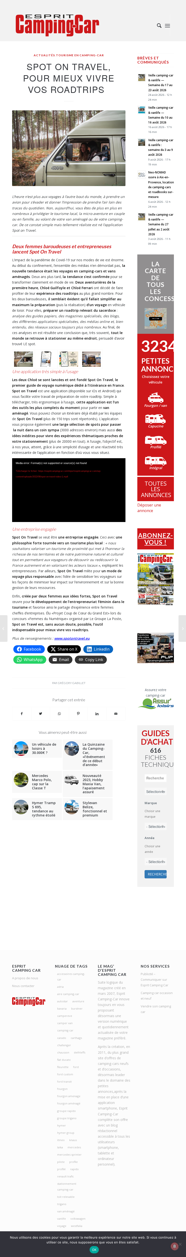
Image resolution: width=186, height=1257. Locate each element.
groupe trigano (67, 1118)
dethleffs (79, 1052)
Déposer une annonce (149, 507)
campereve (64, 1016)
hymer (61, 1125)
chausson (63, 1052)
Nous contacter (23, 986)
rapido (74, 1169)
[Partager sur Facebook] (21, 713)
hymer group (65, 1133)
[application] (68, 490)
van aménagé (66, 1211)
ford (76, 1067)
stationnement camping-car (66, 1186)
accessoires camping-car (71, 976)
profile (73, 1162)
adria (60, 986)
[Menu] (167, 25)
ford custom (65, 1074)
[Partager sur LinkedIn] (97, 713)
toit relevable (66, 1197)
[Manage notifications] (174, 1246)
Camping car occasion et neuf (157, 996)
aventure (78, 1001)
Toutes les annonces (156, 488)
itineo (61, 1140)
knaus (73, 1140)
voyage (61, 1226)
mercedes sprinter (69, 1154)
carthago (76, 1038)
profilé (61, 1169)
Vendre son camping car (156, 1009)
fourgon (62, 1089)
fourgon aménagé (68, 1103)
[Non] (180, 1244)
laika (60, 1147)
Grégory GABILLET (71, 683)
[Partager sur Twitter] (40, 713)
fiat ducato (64, 1059)
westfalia (76, 1226)
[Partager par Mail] (116, 713)
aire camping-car (68, 994)
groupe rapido (66, 1111)
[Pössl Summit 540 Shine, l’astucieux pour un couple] (4, 628)
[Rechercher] (157, 25)
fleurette (63, 1067)
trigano (61, 1204)
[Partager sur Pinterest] (78, 713)
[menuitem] (157, 25)
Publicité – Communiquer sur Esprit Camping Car (154, 979)
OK (94, 1250)
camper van (65, 1023)
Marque (151, 803)
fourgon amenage (68, 1096)
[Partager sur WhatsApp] (59, 713)
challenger (64, 1045)
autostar (62, 1001)
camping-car (65, 1030)
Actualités (44, 55)
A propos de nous (25, 978)
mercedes (74, 1147)
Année (150, 838)
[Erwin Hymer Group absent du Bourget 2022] (182, 628)
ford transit (64, 1081)
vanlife (61, 1218)
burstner (77, 1008)
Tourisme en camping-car (80, 55)
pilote (61, 1162)
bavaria (62, 1008)
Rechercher (157, 874)
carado (61, 1038)
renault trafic (65, 1176)
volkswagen (77, 1218)
